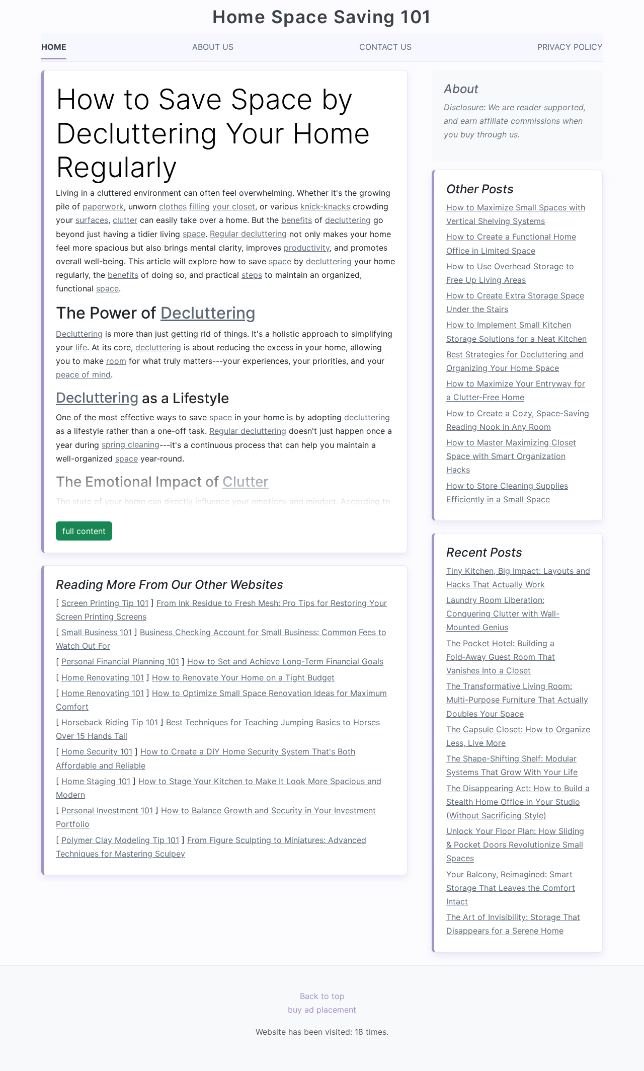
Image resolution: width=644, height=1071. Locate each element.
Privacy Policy (570, 47)
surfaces (91, 220)
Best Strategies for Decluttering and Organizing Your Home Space (515, 361)
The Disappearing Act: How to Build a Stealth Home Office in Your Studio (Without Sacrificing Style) (518, 801)
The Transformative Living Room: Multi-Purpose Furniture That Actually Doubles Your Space (517, 700)
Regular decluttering (248, 234)
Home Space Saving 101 (322, 17)
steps (252, 275)
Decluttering (208, 313)
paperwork (103, 206)
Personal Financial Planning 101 (120, 662)
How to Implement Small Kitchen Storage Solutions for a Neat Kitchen (516, 332)
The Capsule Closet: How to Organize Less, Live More (518, 736)
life (81, 347)
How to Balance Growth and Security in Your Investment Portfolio (216, 817)
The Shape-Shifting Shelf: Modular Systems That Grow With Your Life (512, 766)
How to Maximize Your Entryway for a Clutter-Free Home (515, 391)
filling (199, 206)
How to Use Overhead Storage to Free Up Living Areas (510, 273)
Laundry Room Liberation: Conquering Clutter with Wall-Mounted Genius (502, 614)
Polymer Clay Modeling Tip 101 (120, 840)
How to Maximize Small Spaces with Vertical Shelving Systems (515, 214)
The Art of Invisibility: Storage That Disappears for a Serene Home (513, 924)
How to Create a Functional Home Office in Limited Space (511, 244)
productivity (307, 248)
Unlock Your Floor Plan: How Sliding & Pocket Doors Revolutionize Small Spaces (515, 845)
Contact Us (385, 47)
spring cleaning (130, 445)
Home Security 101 (96, 752)
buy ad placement (322, 1010)
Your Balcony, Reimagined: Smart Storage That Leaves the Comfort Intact (510, 887)
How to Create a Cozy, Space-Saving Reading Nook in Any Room (517, 420)
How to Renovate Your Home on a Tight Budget (243, 677)
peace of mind (83, 374)
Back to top (322, 996)
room (116, 361)
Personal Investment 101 (107, 810)
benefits (296, 220)
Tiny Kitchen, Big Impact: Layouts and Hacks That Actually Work (518, 577)
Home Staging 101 (95, 781)
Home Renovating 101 (102, 677)
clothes (173, 206)
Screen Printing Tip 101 (104, 603)
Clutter (245, 481)
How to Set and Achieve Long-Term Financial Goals (285, 662)
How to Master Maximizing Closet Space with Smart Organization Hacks (511, 456)
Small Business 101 (96, 632)
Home (53, 47)
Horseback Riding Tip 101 (109, 722)
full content (84, 531)
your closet (233, 206)
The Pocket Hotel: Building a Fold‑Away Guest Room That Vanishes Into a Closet (500, 656)
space (194, 234)
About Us (212, 47)
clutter (125, 220)
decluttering (348, 220)
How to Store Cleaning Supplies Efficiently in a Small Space (507, 492)
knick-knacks (325, 206)
